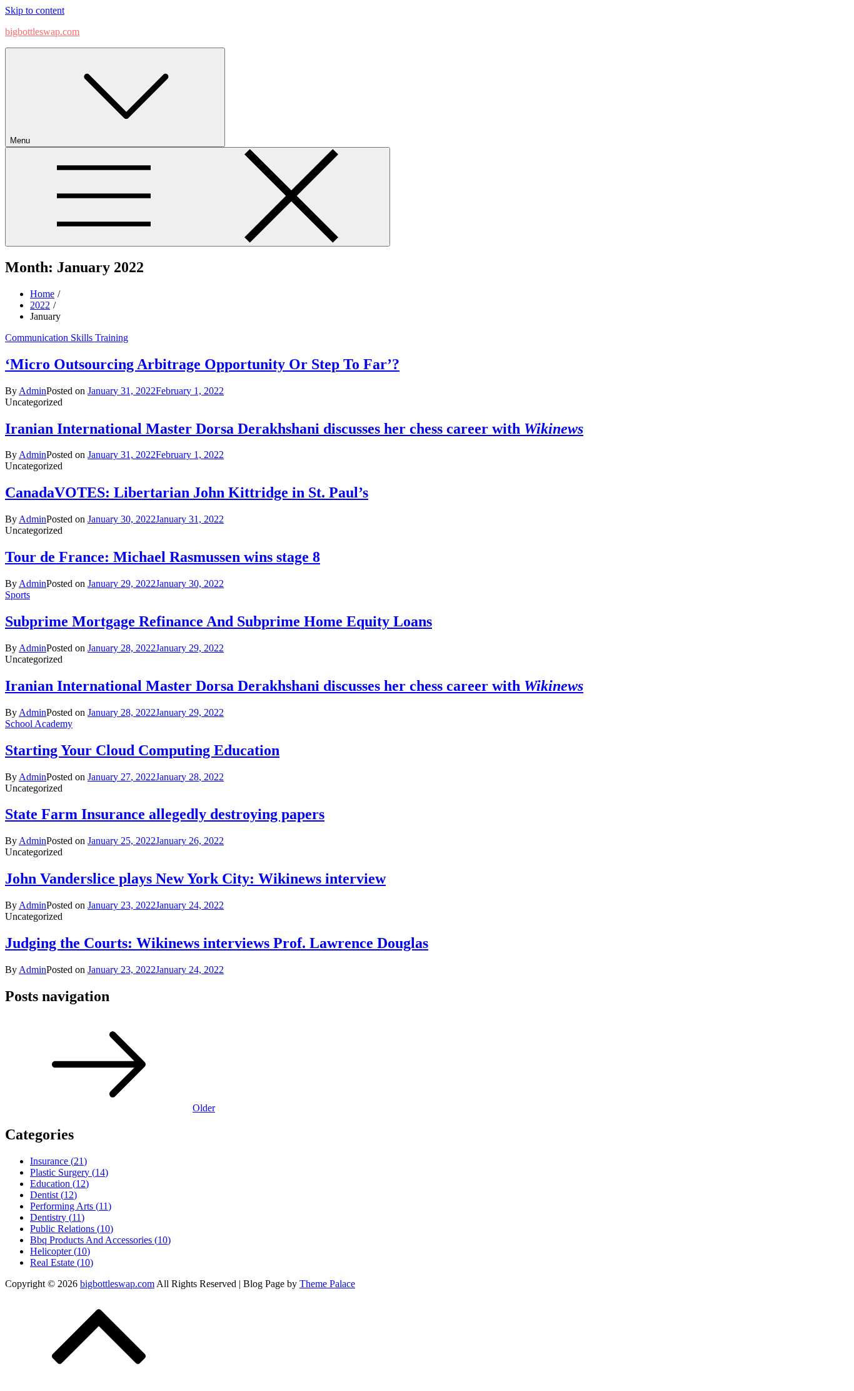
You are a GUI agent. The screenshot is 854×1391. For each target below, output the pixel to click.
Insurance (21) (58, 1161)
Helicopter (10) (60, 1251)
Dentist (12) (53, 1195)
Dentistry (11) (57, 1217)
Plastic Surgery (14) (69, 1172)
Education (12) (59, 1183)
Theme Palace (327, 1283)
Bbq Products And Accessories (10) (100, 1240)
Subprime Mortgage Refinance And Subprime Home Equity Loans (218, 621)
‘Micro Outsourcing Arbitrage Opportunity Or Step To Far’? (202, 364)
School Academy (39, 723)
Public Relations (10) (71, 1228)
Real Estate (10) (61, 1262)
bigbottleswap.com (42, 31)
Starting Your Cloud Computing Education (142, 750)
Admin (32, 390)
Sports (17, 594)
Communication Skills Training (66, 337)
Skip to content (34, 10)
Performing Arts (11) (70, 1206)
